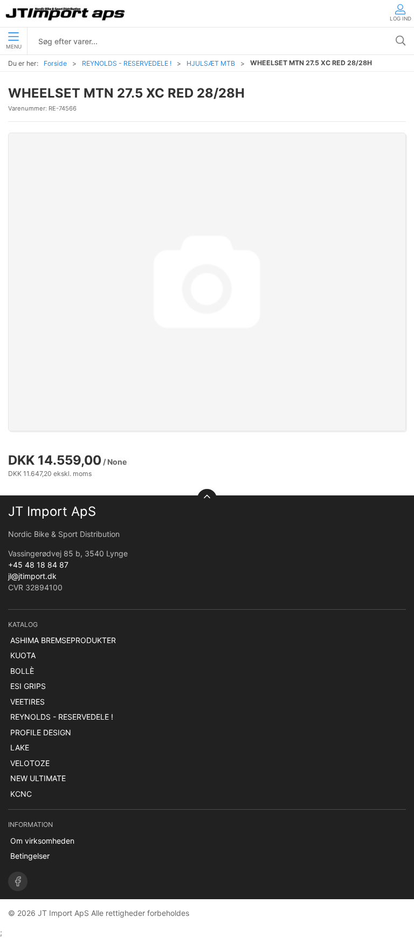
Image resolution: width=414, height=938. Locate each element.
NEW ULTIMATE (38, 778)
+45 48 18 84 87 (38, 564)
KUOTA (23, 655)
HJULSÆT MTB (211, 63)
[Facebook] (17, 881)
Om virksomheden (42, 840)
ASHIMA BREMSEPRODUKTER (63, 640)
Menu (14, 47)
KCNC (21, 793)
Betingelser (30, 855)
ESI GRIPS (28, 686)
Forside (55, 63)
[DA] (66, 13)
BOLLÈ (22, 670)
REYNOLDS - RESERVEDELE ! (126, 63)
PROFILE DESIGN (40, 732)
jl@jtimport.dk (32, 576)
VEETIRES (27, 701)
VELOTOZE (30, 763)
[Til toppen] (207, 498)
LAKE (19, 747)
